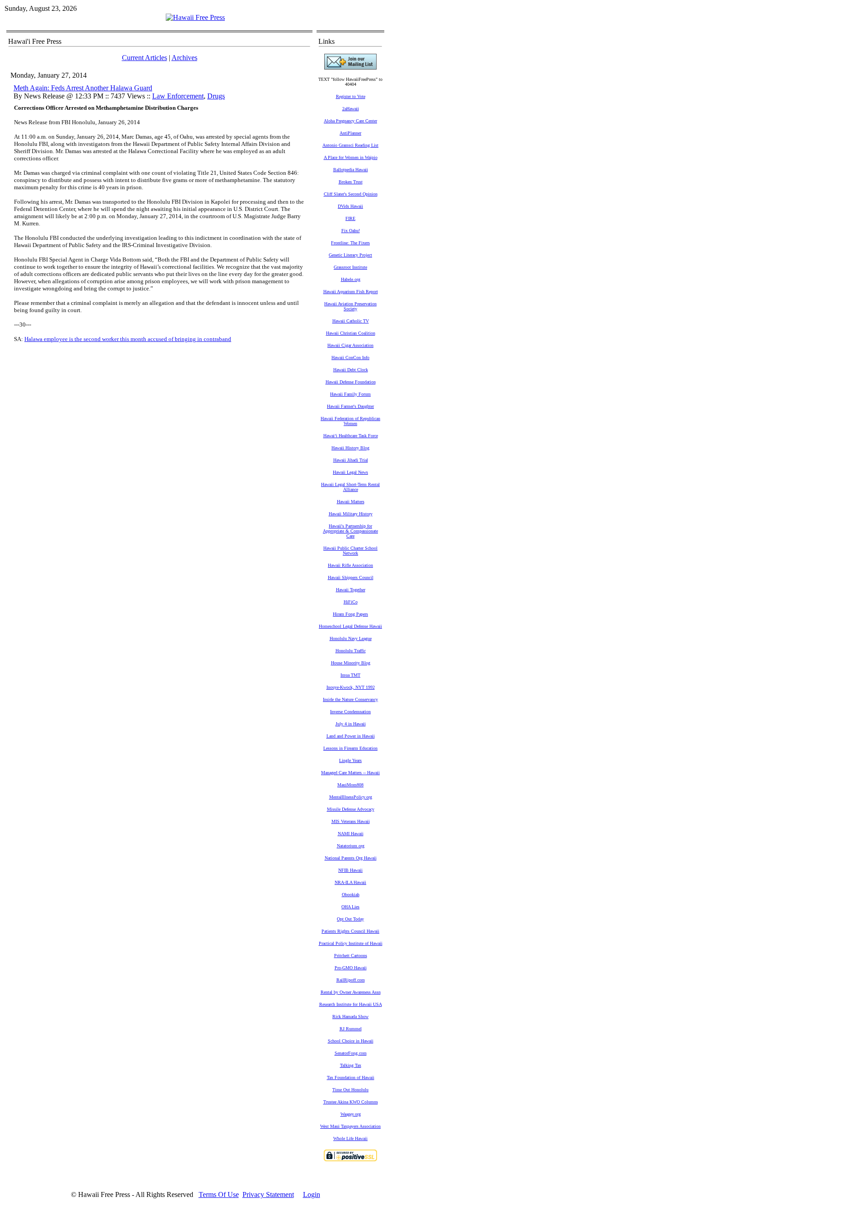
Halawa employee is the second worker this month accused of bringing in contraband (127, 339)
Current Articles (144, 57)
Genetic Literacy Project (350, 254)
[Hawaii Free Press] (195, 17)
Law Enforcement (178, 96)
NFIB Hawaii (350, 870)
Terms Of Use (219, 1194)
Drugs (216, 96)
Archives (184, 57)
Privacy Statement (268, 1194)
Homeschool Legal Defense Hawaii (350, 626)
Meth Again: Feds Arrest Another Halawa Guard (83, 88)
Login (311, 1194)
